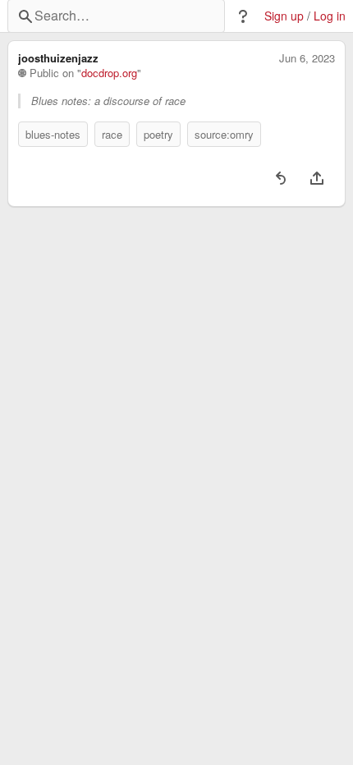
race (112, 134)
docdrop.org (109, 73)
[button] (243, 16)
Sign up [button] (284, 16)
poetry (158, 134)
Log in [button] (330, 16)
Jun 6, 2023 (307, 58)
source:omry (224, 134)
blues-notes (52, 134)
